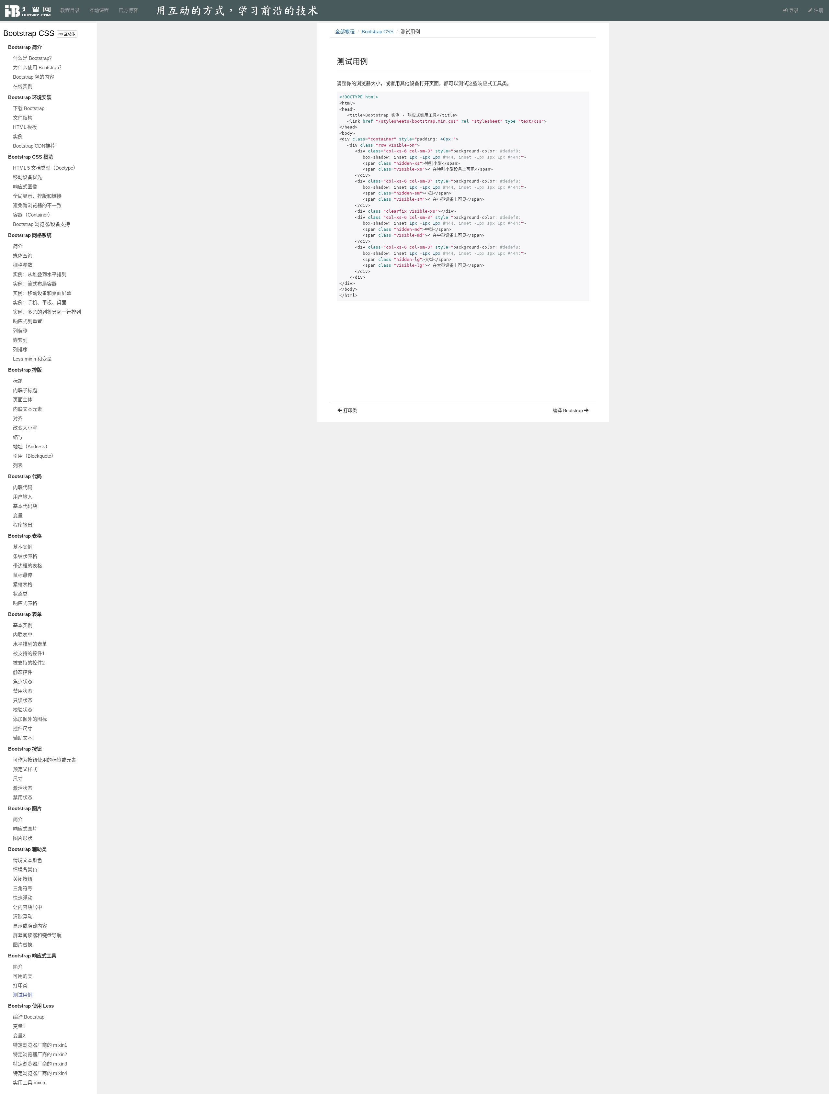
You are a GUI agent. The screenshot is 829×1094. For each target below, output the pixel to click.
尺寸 (18, 778)
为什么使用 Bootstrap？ (38, 67)
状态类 (20, 594)
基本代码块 (25, 506)
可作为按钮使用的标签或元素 (44, 760)
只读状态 (22, 700)
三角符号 (22, 888)
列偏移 (20, 330)
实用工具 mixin (29, 1082)
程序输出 (22, 525)
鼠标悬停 (22, 575)
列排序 (20, 349)
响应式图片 (25, 829)
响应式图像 (25, 186)
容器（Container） (33, 215)
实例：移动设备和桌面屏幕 (42, 293)
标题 (18, 381)
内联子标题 (25, 390)
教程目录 (70, 10)
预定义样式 (25, 769)
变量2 (19, 1035)
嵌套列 (20, 340)
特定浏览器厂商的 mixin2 (40, 1054)
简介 (18, 246)
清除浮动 (22, 916)
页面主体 (22, 399)
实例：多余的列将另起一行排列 (47, 312)
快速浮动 (22, 897)
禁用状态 (22, 691)
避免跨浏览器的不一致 (37, 205)
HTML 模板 (25, 127)
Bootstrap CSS (28, 33)
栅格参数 (22, 265)
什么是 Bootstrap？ (33, 58)
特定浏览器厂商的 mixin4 (40, 1073)
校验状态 (22, 709)
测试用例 (22, 995)
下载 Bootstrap (28, 108)
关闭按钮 (22, 879)
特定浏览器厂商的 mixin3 (40, 1063)
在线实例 (22, 86)
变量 (18, 515)
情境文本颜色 (27, 860)
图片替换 (22, 944)
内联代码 (22, 487)
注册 (817, 10)
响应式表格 (25, 603)
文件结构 (22, 117)
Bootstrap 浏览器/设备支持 (41, 224)
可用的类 (22, 976)
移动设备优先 (27, 177)
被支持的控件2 (29, 662)
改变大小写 (25, 427)
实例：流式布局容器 (35, 283)
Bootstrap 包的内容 (33, 77)
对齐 (18, 418)
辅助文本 (22, 738)
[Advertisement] (463, 356)
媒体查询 (22, 255)
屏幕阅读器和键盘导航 (37, 935)
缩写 (18, 437)
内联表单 (22, 634)
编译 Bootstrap (28, 1017)
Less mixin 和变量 (32, 359)
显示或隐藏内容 (30, 926)
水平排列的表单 (30, 644)
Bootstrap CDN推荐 (34, 146)
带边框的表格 (27, 565)
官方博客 (128, 10)
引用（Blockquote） (34, 456)
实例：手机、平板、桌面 (39, 302)
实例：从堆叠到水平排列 (39, 274)
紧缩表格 (22, 584)
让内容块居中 (27, 907)
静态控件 (22, 672)
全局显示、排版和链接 (37, 196)
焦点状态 (22, 681)
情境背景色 (25, 869)
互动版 (69, 34)
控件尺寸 (22, 728)
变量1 (19, 1026)
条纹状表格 (25, 556)
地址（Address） (31, 446)
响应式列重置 (27, 321)
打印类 (20, 985)
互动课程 (99, 10)
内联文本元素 (27, 409)
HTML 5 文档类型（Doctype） (45, 168)
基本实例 (22, 547)
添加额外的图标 (30, 719)
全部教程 (345, 31)
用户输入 (22, 496)
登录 (793, 10)
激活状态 (22, 788)
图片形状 (22, 838)
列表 (18, 465)
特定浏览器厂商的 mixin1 (40, 1045)
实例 (18, 136)
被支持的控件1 (29, 653)
